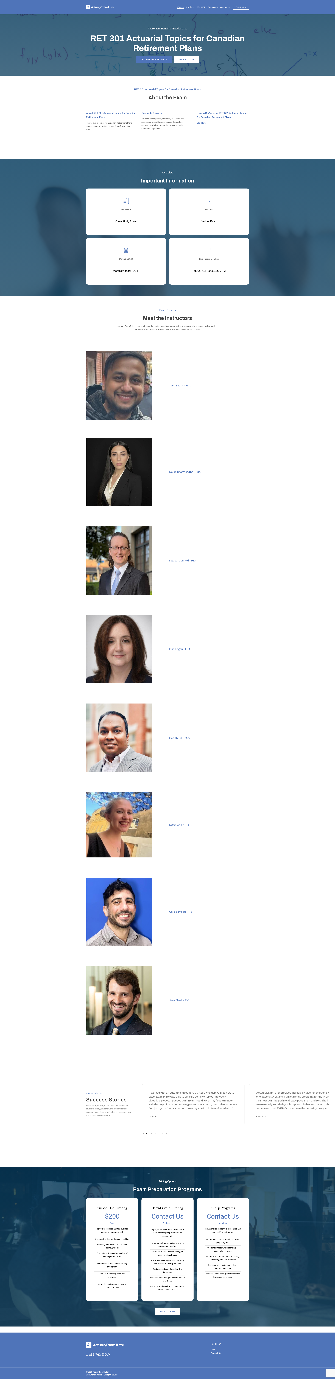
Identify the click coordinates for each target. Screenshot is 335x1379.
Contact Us (216, 1353)
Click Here (201, 123)
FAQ (213, 1350)
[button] (154, 59)
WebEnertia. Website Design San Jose (102, 1375)
